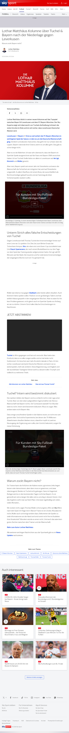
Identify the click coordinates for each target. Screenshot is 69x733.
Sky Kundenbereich (41, 713)
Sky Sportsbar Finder (41, 710)
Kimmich (10, 161)
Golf (47, 9)
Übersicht (15, 14)
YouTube (48, 697)
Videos (9, 9)
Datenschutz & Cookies (32, 720)
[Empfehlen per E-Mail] (27, 113)
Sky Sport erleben (52, 3)
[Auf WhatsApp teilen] (21, 113)
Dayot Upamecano (18, 249)
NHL (56, 9)
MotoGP (35, 9)
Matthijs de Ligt (22, 557)
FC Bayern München (7, 553)
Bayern (21, 136)
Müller (19, 161)
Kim (24, 246)
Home (4, 9)
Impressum (16, 720)
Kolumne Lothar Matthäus (60, 553)
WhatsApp (60, 697)
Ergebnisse (30, 14)
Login (34, 203)
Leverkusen (11, 136)
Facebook (15, 697)
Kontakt (43, 720)
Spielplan (38, 14)
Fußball (21, 9)
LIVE (16, 9)
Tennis (42, 9)
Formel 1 (28, 9)
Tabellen (46, 14)
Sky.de (3, 708)
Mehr (61, 9)
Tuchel (9, 355)
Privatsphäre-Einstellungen (55, 720)
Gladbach (33, 293)
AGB (22, 720)
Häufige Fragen (6, 720)
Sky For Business (23, 708)
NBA (52, 9)
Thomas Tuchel (46, 557)
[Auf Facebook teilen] (9, 113)
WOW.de (4, 710)
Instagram (37, 697)
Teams (53, 14)
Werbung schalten (24, 710)
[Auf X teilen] (15, 113)
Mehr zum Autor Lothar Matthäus (20, 527)
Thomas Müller (35, 557)
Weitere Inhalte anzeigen (34, 677)
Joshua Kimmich (34, 553)
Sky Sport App (39, 708)
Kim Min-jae (46, 553)
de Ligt (56, 158)
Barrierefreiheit (6, 723)
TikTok (26, 697)
